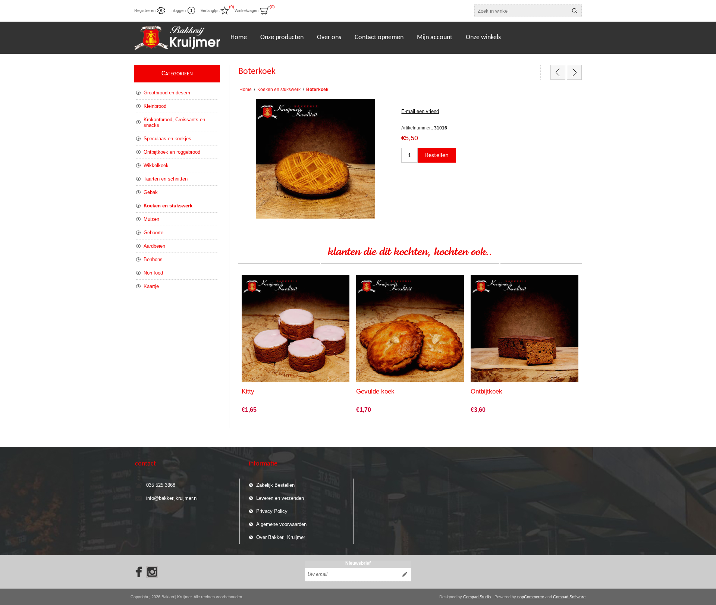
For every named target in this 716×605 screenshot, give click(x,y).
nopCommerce (530, 597)
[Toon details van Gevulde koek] (410, 328)
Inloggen (178, 10)
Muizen (151, 219)
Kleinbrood (155, 106)
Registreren (145, 10)
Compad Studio (477, 597)
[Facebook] (136, 572)
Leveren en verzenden (280, 498)
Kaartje (151, 286)
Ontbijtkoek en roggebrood (172, 152)
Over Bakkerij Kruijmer (280, 537)
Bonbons (153, 259)
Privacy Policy (272, 511)
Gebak (151, 192)
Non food (153, 273)
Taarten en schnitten (166, 179)
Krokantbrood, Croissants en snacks (174, 122)
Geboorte (153, 232)
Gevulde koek (375, 391)
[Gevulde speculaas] (574, 72)
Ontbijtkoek (486, 391)
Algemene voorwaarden (281, 524)
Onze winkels (483, 37)
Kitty (248, 391)
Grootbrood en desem (167, 92)
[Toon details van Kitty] (295, 328)
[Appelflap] (557, 72)
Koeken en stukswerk (168, 206)
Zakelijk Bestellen (275, 485)
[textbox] (521, 11)
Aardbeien (154, 246)
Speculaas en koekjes (167, 138)
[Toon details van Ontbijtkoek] (524, 328)
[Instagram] (152, 572)
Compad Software (569, 597)
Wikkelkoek (156, 165)
